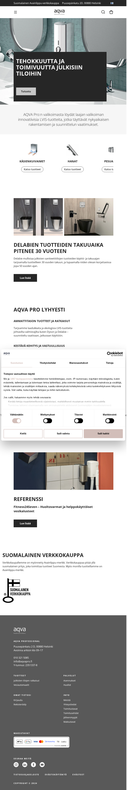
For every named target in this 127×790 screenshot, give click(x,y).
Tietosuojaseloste (26, 774)
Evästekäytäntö (56, 774)
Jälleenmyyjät (70, 717)
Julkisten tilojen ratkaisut (26, 680)
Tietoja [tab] (109, 363)
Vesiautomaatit (21, 684)
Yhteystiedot (70, 704)
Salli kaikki (103, 433)
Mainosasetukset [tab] (78, 363)
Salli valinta (63, 433)
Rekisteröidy (20, 704)
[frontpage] (41, 631)
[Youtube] (42, 764)
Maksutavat (69, 721)
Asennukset (70, 680)
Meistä (67, 700)
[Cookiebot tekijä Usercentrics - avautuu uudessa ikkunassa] (109, 354)
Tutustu (26, 91)
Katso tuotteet (32, 169)
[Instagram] (16, 764)
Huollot (67, 684)
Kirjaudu (18, 700)
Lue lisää (25, 278)
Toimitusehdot (71, 713)
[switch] (47, 420)
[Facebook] (33, 764)
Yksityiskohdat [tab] (48, 363)
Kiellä (23, 433)
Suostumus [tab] (17, 363)
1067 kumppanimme (21, 378)
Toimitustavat (71, 708)
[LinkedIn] (24, 764)
